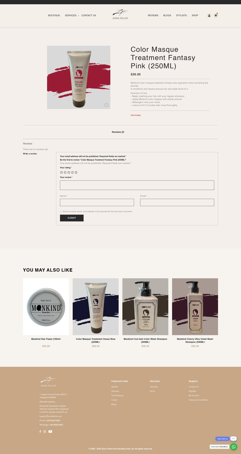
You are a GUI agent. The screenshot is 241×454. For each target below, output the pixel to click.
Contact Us (88, 15)
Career (114, 400)
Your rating (66, 168)
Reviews (153, 15)
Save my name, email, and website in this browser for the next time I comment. (97, 212)
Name (64, 196)
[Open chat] (233, 438)
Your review (66, 177)
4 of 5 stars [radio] (72, 172)
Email (143, 196)
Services (70, 15)
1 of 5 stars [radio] (61, 172)
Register (192, 391)
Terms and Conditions (198, 400)
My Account (194, 396)
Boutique (54, 15)
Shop (195, 15)
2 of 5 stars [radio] (65, 172)
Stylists (181, 15)
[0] (216, 16)
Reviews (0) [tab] (118, 132)
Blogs (167, 15)
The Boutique (117, 396)
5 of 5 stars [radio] (76, 172)
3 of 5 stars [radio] (68, 172)
